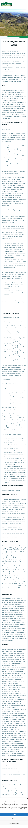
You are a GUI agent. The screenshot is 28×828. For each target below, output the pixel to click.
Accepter (14, 814)
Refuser (14, 818)
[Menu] (24, 4)
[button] (27, 798)
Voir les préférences (14, 823)
